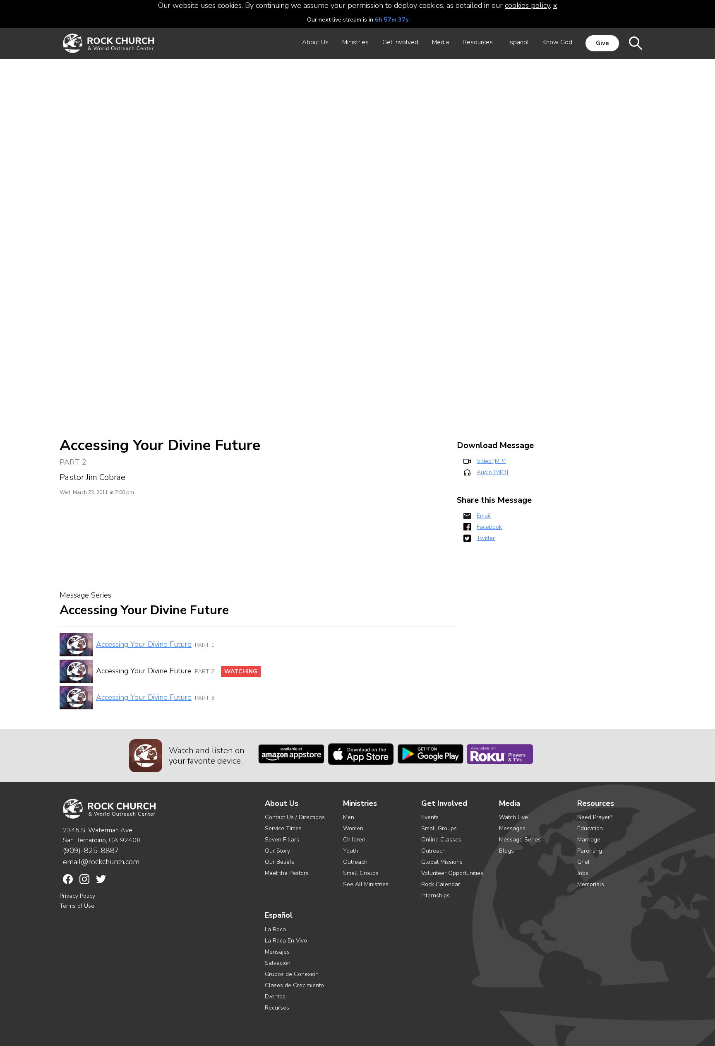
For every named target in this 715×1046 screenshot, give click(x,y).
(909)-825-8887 (91, 851)
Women (353, 828)
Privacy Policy (77, 896)
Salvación (277, 963)
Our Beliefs (279, 862)
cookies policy (527, 5)
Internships (435, 895)
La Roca (275, 929)
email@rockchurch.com (101, 862)
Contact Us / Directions (295, 817)
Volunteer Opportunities (452, 873)
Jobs (582, 873)
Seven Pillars (282, 840)
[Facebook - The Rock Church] (68, 879)
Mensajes (277, 952)
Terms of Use (77, 906)
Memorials (590, 884)
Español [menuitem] (517, 42)
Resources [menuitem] (478, 42)
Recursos (277, 1008)
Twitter (486, 538)
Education (590, 828)
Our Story (277, 851)
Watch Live (513, 817)
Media (509, 803)
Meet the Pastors (287, 873)
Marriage (588, 840)
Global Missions (442, 862)
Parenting (589, 851)
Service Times (283, 828)
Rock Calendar (440, 884)
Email (484, 516)
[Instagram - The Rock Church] (84, 879)
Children (354, 840)
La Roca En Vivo (286, 941)
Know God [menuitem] (557, 42)
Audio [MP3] (492, 472)
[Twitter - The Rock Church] (101, 879)
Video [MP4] (492, 461)
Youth (350, 851)
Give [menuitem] (602, 43)
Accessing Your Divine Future (144, 644)
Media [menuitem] (440, 42)
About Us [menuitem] (315, 42)
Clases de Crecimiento (294, 985)
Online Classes (441, 840)
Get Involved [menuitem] (400, 42)
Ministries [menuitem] (355, 42)
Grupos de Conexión (292, 974)
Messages (512, 828)
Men (348, 817)
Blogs (506, 851)
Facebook (489, 527)
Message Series (520, 840)
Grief (583, 862)
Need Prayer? (594, 817)
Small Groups (361, 873)
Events (430, 817)
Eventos (275, 996)
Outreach (355, 862)
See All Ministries (366, 884)
